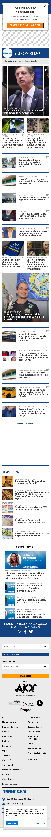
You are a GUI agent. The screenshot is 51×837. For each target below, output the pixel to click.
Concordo (12, 823)
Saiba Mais (40, 823)
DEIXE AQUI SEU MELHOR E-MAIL (25, 25)
